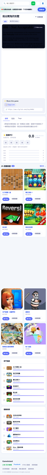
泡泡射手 (16, 386)
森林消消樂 (29, 227)
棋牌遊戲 (34, 465)
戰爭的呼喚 (16, 422)
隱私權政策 (22, 469)
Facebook (17, 464)
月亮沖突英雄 (17, 415)
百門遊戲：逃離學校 (8, 312)
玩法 (13, 118)
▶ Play (6, 199)
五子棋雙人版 (6, 192)
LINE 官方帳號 (7, 465)
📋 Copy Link (10, 105)
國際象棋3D (16, 434)
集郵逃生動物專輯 (8, 347)
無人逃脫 (28, 347)
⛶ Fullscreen (38, 27)
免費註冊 (41, 9)
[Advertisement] (23, 73)
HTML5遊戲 (26, 465)
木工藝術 (16, 428)
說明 (6, 118)
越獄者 (27, 312)
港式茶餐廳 (16, 373)
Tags (20, 118)
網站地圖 (14, 469)
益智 (5, 21)
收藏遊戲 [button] (40, 17)
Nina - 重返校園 (18, 447)
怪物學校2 (16, 441)
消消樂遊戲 (6, 469)
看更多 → (43, 166)
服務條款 (31, 469)
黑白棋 (4, 227)
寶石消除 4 (28, 192)
